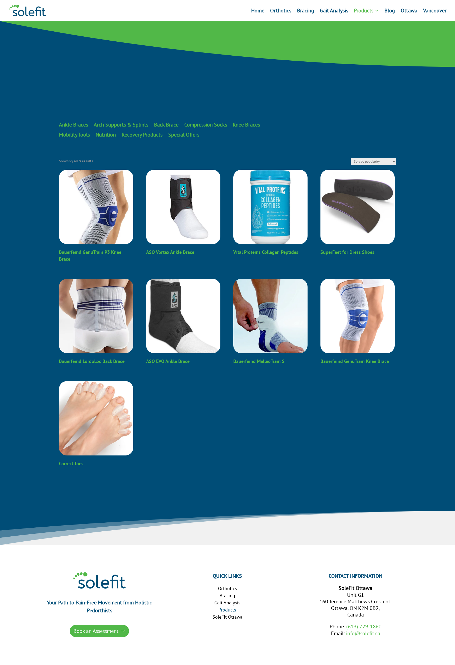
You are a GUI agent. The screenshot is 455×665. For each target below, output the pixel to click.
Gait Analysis (334, 11)
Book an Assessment (95, 631)
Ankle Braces (73, 125)
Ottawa (409, 11)
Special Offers (183, 135)
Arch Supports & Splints (121, 125)
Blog (389, 11)
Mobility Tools (74, 135)
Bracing (305, 11)
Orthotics (280, 11)
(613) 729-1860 (364, 626)
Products (363, 11)
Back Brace (166, 125)
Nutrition (106, 135)
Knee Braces (246, 125)
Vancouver (435, 11)
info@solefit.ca (363, 633)
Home (257, 11)
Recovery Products (142, 135)
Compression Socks (205, 125)
